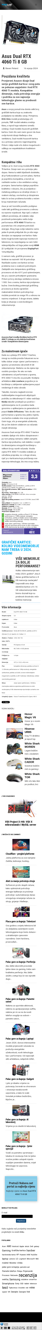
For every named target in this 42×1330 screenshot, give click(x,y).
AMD (9, 1246)
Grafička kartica (19, 1250)
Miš (37, 1259)
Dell (31, 1246)
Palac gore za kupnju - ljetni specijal (19, 1147)
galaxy (36, 1246)
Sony (17, 1283)
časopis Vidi (24, 1292)
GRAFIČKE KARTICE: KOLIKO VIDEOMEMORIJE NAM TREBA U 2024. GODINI (20, 547)
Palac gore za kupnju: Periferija (20, 962)
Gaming (6, 1250)
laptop (5, 1258)
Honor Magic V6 (30, 716)
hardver (30, 1250)
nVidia (19, 1263)
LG (17, 1259)
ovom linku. (19, 1232)
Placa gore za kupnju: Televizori (21, 921)
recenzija (28, 1275)
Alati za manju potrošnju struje (20, 881)
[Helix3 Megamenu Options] (36, 4)
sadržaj (5, 1279)
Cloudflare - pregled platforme (20, 853)
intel (28, 1254)
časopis (14, 1292)
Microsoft (31, 1259)
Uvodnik (21, 1288)
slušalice (24, 1279)
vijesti (4, 1292)
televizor (33, 1283)
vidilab (32, 1287)
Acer (4, 1246)
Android (15, 1246)
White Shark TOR (32, 776)
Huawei (23, 1255)
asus (27, 1246)
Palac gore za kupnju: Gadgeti (20, 1079)
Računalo (14, 1275)
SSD (21, 1283)
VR (9, 1292)
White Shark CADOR (32, 760)
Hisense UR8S (29, 730)
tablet (26, 1283)
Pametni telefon (9, 1271)
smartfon (33, 1279)
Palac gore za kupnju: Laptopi (19, 1038)
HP (17, 1255)
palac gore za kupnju (10, 1267)
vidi (27, 1288)
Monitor (12, 1263)
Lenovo (12, 1259)
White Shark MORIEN (32, 745)
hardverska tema (9, 1255)
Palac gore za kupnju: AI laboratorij (17, 1120)
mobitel (5, 1263)
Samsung (14, 1279)
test (5, 1288)
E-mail (4, 1212)
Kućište (34, 1255)
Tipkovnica (13, 1288)
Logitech (22, 1259)
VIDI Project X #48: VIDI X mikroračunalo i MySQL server (20, 823)
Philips (19, 1271)
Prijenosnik (28, 1271)
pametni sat (25, 1267)
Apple (21, 1246)
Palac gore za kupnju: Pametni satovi (20, 1000)
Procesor (6, 1275)
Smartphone (8, 1283)
